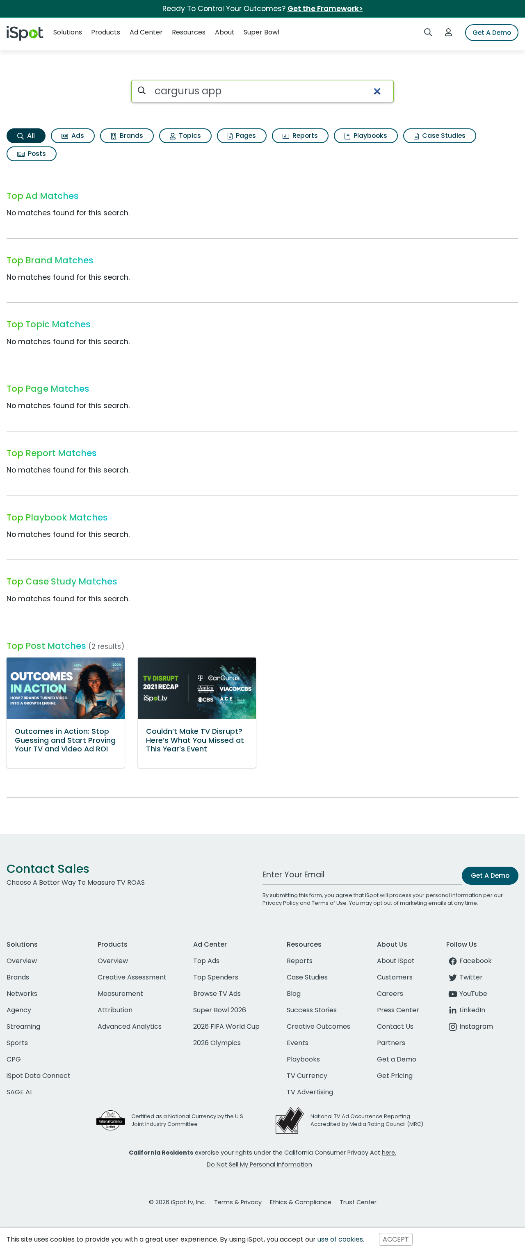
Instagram (476, 1026)
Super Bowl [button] (261, 32)
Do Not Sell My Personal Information (259, 1164)
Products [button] (105, 32)
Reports (304, 135)
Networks (22, 993)
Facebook (475, 961)
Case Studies (443, 135)
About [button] (225, 32)
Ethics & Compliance (300, 1202)
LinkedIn (472, 1010)
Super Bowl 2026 (219, 1010)
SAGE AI (19, 1092)
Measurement (120, 993)
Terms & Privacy (238, 1202)
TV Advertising (310, 1092)
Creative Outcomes (318, 1026)
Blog (294, 993)
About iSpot (396, 961)
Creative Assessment (132, 977)
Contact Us (395, 1026)
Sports (17, 1043)
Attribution (115, 1010)
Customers (395, 977)
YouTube (473, 993)
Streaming (23, 1026)
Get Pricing (395, 1075)
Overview (22, 961)
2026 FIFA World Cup (226, 1026)
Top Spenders (215, 977)
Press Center (398, 1010)
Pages (245, 135)
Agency (19, 1010)
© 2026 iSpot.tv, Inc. (177, 1202)
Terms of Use (329, 902)
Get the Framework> (325, 9)
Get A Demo (491, 32)
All (30, 135)
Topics (189, 135)
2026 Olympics (217, 1043)
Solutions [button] (67, 32)
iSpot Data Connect (39, 1075)
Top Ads (206, 961)
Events (297, 1043)
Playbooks (369, 135)
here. (389, 1152)
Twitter (471, 977)
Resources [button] (188, 32)
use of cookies (340, 1239)
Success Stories (312, 1010)
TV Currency (307, 1075)
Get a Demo (396, 1059)
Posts (36, 153)
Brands (130, 135)
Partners (391, 1043)
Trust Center (358, 1202)
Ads (77, 135)
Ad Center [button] (146, 32)
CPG (14, 1059)
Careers (390, 993)
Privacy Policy (280, 902)
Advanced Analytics (130, 1026)
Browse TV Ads (217, 993)
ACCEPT (396, 1239)
